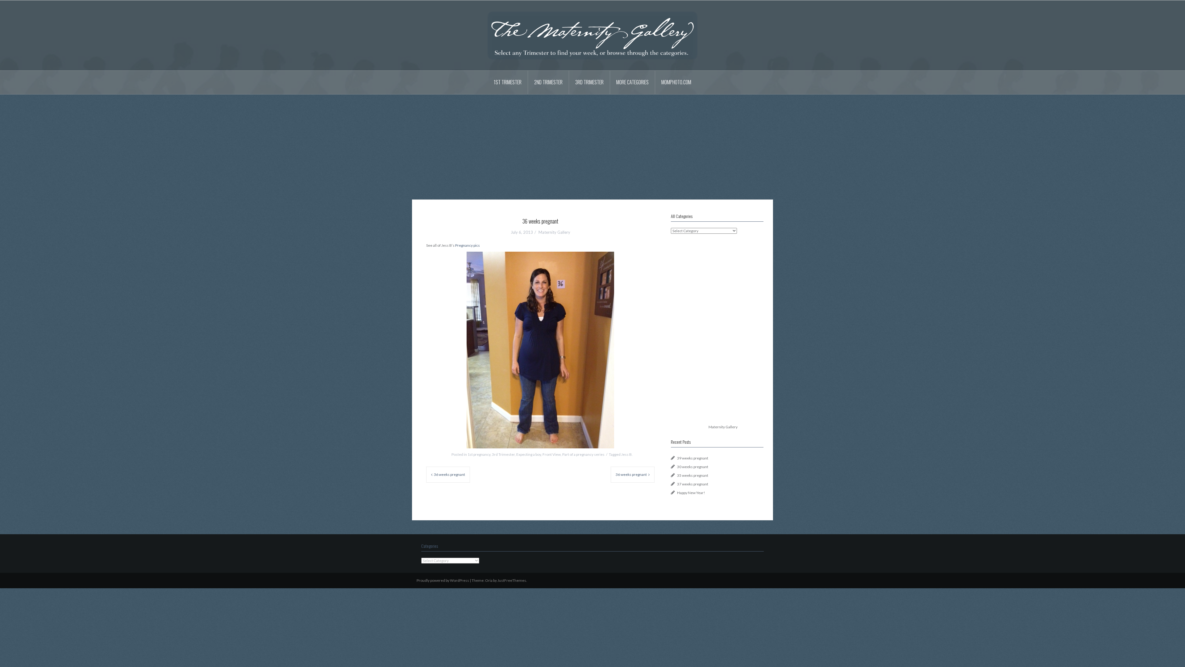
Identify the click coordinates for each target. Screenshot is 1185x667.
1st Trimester (508, 82)
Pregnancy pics (467, 245)
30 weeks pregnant (692, 466)
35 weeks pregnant (692, 475)
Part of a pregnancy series (583, 454)
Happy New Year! (691, 492)
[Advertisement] (592, 142)
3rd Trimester (589, 82)
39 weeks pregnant (692, 458)
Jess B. (627, 454)
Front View (552, 454)
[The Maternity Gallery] (592, 35)
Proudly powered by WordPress (443, 580)
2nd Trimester (548, 82)
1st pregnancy (479, 454)
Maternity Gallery (554, 232)
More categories (632, 82)
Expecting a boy (528, 454)
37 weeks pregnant (692, 484)
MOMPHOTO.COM (676, 82)
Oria (489, 580)
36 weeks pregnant (449, 474)
